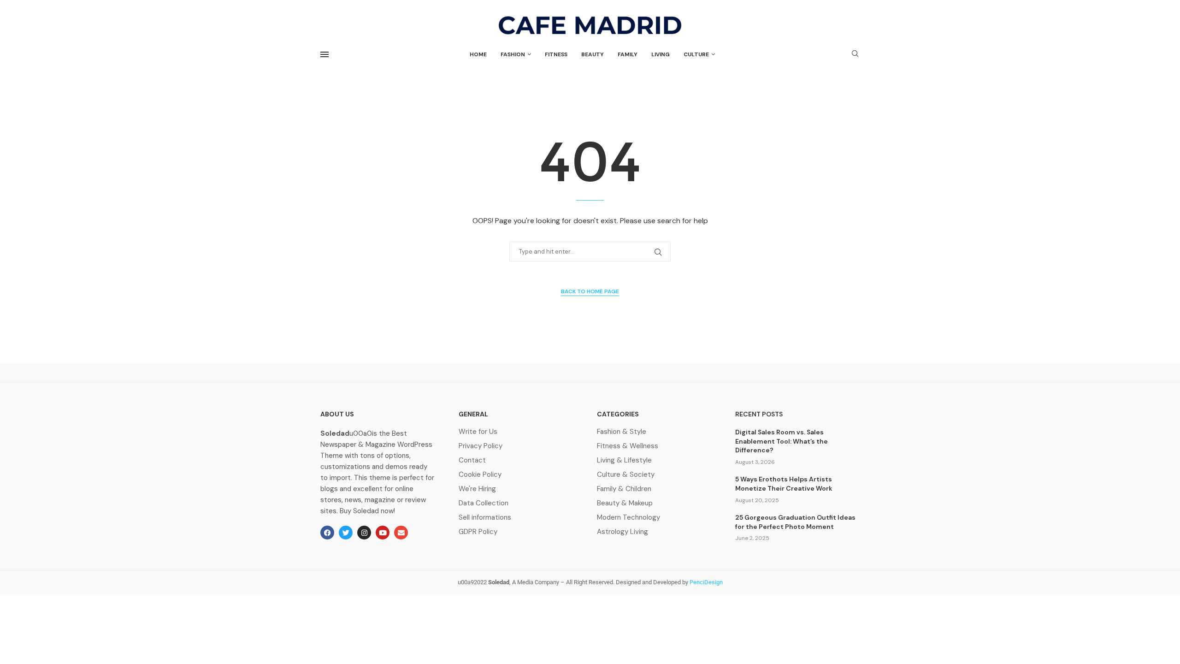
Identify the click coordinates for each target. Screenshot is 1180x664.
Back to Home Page (590, 291)
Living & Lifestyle (624, 460)
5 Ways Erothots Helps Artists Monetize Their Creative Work (783, 483)
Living (660, 54)
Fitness (556, 54)
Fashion (513, 54)
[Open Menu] (324, 54)
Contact (472, 460)
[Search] (855, 54)
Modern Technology (628, 517)
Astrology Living (622, 531)
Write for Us (478, 431)
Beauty (592, 54)
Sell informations (485, 517)
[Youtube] (382, 533)
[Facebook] (327, 533)
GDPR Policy (478, 531)
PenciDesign (706, 582)
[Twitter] (346, 533)
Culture (696, 54)
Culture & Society (626, 474)
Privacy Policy (480, 446)
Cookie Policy (480, 474)
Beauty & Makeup (625, 503)
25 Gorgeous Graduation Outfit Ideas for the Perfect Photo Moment (795, 522)
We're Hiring (477, 489)
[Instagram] (364, 533)
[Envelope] (401, 533)
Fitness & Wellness (627, 446)
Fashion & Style (621, 431)
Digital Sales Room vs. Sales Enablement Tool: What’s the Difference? (781, 441)
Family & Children (624, 489)
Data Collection (483, 503)
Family (627, 54)
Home (478, 54)
